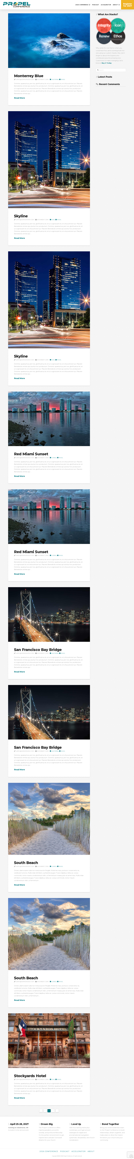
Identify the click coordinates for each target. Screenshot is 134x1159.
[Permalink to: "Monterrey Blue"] (49, 40)
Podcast (65, 1151)
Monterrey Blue (28, 76)
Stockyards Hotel (30, 1076)
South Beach (26, 862)
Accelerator (79, 1151)
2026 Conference (49, 1151)
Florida (54, 457)
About (91, 1151)
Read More (19, 98)
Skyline (21, 216)
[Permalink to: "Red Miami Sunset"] (49, 419)
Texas (53, 219)
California (55, 79)
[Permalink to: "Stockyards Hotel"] (49, 1040)
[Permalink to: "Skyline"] (49, 159)
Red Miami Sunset (31, 454)
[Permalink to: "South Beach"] (49, 819)
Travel (62, 79)
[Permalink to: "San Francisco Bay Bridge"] (49, 614)
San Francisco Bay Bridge (38, 649)
